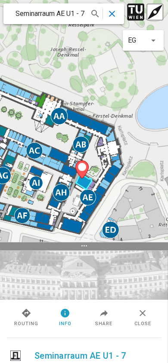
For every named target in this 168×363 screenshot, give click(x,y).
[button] (143, 40)
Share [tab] (103, 323)
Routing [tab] (26, 323)
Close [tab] (142, 323)
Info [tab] (65, 323)
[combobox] (56, 13)
